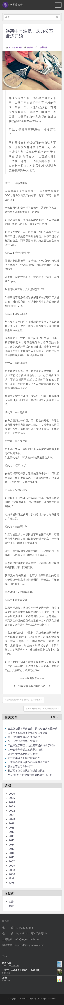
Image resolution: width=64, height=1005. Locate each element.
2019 (11, 823)
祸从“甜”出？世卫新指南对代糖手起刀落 (30, 774)
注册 (11, 901)
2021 (11, 814)
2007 (12, 861)
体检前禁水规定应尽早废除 (23, 753)
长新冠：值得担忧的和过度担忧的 (26, 770)
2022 (12, 810)
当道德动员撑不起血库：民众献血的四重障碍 (32, 728)
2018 (11, 827)
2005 (12, 865)
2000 (12, 874)
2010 (11, 857)
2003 (12, 870)
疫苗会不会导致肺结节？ (21, 766)
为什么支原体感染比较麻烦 (23, 741)
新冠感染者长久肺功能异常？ (24, 758)
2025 (12, 797)
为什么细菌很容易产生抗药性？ (25, 736)
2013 (11, 848)
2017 (11, 831)
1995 (11, 882)
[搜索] (57, 17)
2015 (11, 840)
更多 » (54, 717)
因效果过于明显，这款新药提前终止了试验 (31, 745)
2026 (12, 793)
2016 (11, 836)
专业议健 (43, 47)
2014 (11, 844)
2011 (11, 853)
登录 (11, 905)
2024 (12, 802)
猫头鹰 (30, 47)
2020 (12, 819)
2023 (12, 806)
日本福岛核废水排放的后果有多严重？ (29, 762)
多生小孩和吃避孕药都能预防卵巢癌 (28, 732)
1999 (11, 878)
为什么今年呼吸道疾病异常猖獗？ (26, 749)
